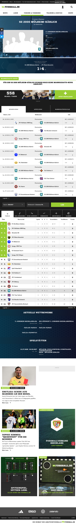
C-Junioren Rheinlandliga (57, 31)
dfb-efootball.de (17, 1)
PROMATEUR (5, 1)
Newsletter (52, 1)
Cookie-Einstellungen (55, 517)
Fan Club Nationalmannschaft (29, 1)
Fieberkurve (44, 215)
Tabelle (7, 215)
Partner (38, 1)
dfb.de (11, 1)
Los (62, 205)
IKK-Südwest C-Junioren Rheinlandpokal (56, 321)
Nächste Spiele (13, 109)
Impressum (3, 517)
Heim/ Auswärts (32, 215)
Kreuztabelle (56, 215)
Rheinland (41, 19)
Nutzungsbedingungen (25, 517)
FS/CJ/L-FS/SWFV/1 (29, 332)
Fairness (68, 215)
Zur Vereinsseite (38, 24)
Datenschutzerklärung (13, 517)
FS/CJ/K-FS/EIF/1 (30, 327)
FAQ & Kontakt (45, 1)
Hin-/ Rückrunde (20, 215)
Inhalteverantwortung (44, 517)
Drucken (70, 307)
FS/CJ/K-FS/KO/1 (45, 327)
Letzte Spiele (38, 109)
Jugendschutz (35, 517)
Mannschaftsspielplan (62, 109)
